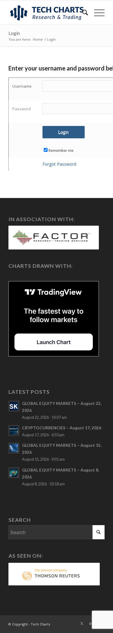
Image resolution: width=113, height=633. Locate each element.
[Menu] (96, 12)
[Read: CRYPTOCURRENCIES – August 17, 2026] (13, 430)
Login (14, 33)
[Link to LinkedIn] (91, 623)
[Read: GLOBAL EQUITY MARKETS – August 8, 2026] (13, 472)
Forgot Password (59, 164)
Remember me (61, 150)
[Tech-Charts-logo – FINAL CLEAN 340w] (46, 12)
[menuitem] (82, 12)
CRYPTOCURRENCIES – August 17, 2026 (61, 427)
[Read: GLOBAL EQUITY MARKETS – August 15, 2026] (13, 448)
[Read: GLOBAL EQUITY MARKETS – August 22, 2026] (13, 406)
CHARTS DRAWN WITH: (40, 266)
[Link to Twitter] (81, 623)
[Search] (82, 12)
